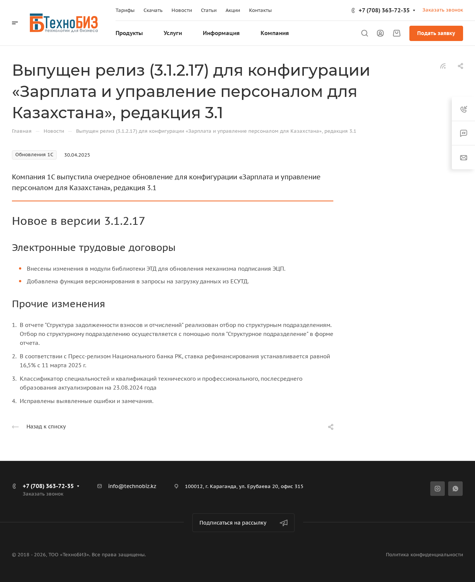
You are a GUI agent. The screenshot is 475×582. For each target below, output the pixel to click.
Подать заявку (436, 33)
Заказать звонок (442, 10)
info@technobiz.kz (132, 486)
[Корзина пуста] (396, 33)
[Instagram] (437, 488)
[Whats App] (455, 488)
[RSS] (443, 65)
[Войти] (380, 33)
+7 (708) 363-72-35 (384, 10)
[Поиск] (364, 33)
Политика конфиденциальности (424, 554)
